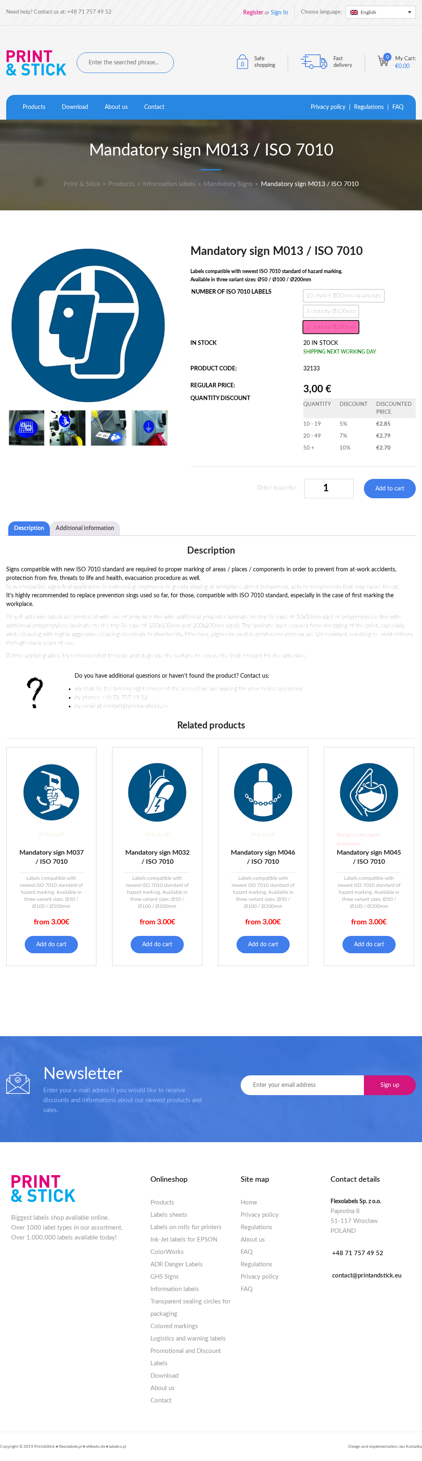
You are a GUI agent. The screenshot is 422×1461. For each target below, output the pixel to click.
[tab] (29, 528)
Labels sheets (168, 1215)
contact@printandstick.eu (366, 1275)
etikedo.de (95, 1447)
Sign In (279, 13)
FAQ (397, 107)
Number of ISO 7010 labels (231, 292)
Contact (154, 107)
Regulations (369, 107)
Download (75, 107)
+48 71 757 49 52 (357, 1253)
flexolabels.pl (70, 1447)
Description (29, 528)
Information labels (174, 1289)
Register (253, 13)
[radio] (343, 296)
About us (116, 107)
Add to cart (389, 489)
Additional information (85, 528)
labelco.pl (117, 1447)
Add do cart (51, 944)
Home (249, 1202)
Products (34, 107)
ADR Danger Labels (176, 1264)
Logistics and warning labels (188, 1339)
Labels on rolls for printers (186, 1227)
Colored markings (174, 1326)
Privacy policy (328, 107)
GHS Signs (164, 1277)
